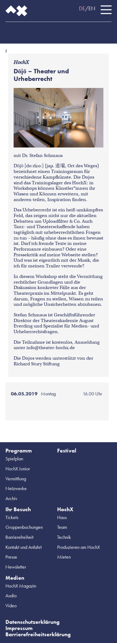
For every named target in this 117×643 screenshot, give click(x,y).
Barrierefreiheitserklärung (38, 634)
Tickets (11, 517)
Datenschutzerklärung (32, 621)
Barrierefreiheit (19, 537)
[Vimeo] (41, 30)
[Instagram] (19, 30)
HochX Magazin (20, 586)
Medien (14, 577)
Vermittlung (15, 478)
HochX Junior (17, 468)
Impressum (19, 628)
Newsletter (15, 567)
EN (91, 8)
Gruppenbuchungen (24, 527)
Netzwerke (16, 488)
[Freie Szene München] (51, 30)
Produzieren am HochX (78, 547)
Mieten (64, 557)
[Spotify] (30, 30)
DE (82, 8)
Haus (62, 517)
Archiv (11, 498)
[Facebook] (8, 30)
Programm (18, 450)
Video (11, 605)
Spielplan (14, 458)
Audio (11, 595)
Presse (11, 557)
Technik (64, 537)
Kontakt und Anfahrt (23, 547)
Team (62, 527)
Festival (66, 450)
